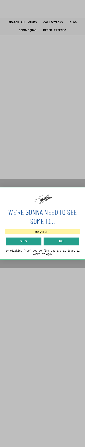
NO (61, 241)
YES (23, 241)
